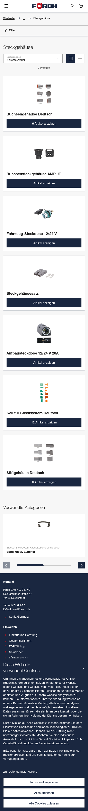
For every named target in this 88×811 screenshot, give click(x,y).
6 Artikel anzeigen (44, 123)
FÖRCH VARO (18, 657)
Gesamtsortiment (20, 640)
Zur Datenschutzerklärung (20, 771)
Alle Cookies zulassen (44, 803)
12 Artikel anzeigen (44, 422)
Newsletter (16, 652)
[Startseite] (44, 6)
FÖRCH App (17, 646)
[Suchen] (73, 5)
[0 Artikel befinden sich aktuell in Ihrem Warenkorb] (81, 6)
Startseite (9, 18)
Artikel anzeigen (44, 183)
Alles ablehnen (44, 792)
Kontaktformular (19, 616)
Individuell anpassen (44, 782)
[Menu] (6, 6)
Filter (12, 30)
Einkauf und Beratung (23, 635)
